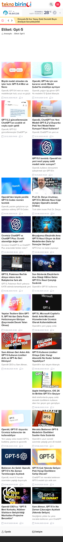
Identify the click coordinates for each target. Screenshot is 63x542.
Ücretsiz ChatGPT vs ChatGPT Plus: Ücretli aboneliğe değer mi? (12, 238)
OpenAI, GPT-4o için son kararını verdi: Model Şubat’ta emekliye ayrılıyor (46, 84)
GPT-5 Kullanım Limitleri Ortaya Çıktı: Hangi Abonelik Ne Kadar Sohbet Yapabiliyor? (46, 357)
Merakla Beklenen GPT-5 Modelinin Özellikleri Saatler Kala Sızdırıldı (45, 432)
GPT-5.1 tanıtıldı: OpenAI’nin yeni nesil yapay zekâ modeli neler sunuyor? (46, 161)
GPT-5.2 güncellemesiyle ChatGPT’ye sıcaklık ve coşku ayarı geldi (14, 122)
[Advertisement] (31, 48)
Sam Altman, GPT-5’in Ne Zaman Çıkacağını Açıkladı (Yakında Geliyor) (46, 509)
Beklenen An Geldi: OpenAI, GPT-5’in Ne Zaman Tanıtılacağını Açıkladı (15, 471)
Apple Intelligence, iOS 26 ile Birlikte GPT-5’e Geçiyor (46, 392)
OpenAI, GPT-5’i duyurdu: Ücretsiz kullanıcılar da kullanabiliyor (14, 432)
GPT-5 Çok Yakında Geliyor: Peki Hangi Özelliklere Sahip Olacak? (46, 471)
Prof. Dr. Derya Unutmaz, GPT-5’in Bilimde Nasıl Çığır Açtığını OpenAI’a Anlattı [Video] (46, 201)
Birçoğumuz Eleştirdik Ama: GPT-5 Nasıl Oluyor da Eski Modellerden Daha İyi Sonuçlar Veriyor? (46, 240)
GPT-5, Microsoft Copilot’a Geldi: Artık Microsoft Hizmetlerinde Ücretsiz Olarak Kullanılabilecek (46, 318)
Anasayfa (8, 34)
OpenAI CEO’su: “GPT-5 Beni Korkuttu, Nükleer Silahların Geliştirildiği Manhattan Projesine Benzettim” (13, 512)
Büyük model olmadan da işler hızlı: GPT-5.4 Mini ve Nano (14, 84)
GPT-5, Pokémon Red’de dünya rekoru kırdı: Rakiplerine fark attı (14, 277)
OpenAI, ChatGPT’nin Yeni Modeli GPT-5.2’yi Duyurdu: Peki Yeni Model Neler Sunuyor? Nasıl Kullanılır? (46, 124)
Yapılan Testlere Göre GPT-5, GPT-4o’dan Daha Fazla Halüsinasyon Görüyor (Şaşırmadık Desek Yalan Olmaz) (15, 319)
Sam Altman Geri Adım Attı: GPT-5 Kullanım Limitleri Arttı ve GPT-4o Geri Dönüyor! (15, 357)
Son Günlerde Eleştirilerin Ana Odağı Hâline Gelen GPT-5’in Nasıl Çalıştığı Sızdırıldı (45, 279)
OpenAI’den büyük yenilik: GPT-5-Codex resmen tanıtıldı (15, 200)
